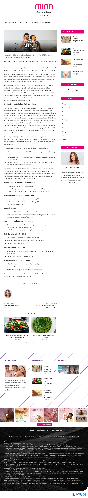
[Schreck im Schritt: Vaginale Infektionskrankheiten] (66, 74)
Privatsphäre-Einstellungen (42, 438)
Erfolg (64, 104)
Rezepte (36, 22)
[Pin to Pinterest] (32, 284)
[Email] (47, 16)
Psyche (64, 128)
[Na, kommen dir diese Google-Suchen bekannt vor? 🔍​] (7, 415)
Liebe (20, 22)
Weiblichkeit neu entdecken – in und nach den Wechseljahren (78, 62)
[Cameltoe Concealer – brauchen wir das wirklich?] (66, 39)
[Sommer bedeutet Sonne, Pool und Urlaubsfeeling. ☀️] (22, 415)
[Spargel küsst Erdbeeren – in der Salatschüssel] (16, 325)
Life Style (28, 22)
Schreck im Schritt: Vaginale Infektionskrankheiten (78, 73)
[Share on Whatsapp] (34, 284)
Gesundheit (12, 22)
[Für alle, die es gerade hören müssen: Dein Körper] (81, 415)
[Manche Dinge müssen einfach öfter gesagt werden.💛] (37, 415)
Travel (64, 139)
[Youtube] (44, 16)
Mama (64, 124)
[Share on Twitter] (30, 284)
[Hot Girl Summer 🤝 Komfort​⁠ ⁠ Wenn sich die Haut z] (51, 415)
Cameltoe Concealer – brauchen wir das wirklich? (78, 39)
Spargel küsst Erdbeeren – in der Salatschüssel (78, 50)
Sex (63, 136)
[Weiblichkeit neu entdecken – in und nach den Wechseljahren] (66, 62)
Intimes (64, 112)
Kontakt (59, 438)
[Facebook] (40, 16)
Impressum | (53, 438)
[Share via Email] (36, 284)
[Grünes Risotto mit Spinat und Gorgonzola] (43, 325)
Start (5, 22)
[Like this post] (26, 284)
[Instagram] (42, 16)
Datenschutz (29, 438)
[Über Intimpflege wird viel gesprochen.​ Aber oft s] (66, 415)
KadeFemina (46, 22)
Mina (26, 48)
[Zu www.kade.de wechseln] (79, 494)
